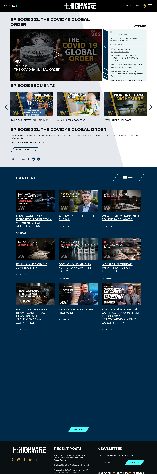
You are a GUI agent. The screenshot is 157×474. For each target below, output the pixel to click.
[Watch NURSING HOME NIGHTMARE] (125, 104)
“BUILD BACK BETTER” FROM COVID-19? (29, 120)
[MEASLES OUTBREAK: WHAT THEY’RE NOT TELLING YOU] (121, 249)
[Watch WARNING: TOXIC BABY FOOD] (78, 104)
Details (23, 233)
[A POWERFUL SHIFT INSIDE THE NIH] (78, 201)
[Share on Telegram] (28, 159)
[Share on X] (13, 159)
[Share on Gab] (23, 159)
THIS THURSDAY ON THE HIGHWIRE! (76, 311)
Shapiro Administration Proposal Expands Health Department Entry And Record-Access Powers (71, 458)
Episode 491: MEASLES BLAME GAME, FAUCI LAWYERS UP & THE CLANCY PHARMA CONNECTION (31, 316)
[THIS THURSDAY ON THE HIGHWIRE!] (78, 294)
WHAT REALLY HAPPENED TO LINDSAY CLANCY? (120, 218)
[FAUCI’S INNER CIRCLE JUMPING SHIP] (35, 249)
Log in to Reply (117, 44)
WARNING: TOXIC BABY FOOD (71, 120)
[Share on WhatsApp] (38, 159)
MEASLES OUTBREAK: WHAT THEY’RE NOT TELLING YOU (117, 268)
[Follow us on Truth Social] (36, 460)
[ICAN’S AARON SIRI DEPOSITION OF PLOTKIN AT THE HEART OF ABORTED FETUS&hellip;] (35, 201)
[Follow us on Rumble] (30, 460)
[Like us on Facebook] (24, 460)
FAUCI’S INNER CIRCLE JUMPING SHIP (31, 266)
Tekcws (116, 32)
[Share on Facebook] (18, 159)
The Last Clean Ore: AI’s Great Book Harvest (71, 465)
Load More (78, 429)
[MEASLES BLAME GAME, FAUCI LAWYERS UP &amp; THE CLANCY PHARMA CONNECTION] (35, 294)
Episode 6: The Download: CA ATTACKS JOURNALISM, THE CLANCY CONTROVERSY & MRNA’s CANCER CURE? (120, 316)
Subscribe (134, 462)
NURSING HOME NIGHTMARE (117, 120)
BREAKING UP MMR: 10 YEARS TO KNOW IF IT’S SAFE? (75, 268)
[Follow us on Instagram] (18, 460)
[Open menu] (150, 5)
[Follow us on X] (13, 460)
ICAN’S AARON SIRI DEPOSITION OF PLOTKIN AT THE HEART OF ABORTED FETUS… (34, 221)
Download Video (24, 150)
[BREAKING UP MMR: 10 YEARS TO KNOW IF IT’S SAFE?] (78, 249)
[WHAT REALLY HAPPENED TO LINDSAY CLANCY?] (121, 201)
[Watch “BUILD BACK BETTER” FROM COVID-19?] (31, 104)
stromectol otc (132, 38)
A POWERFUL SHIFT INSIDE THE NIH (78, 218)
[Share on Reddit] (33, 159)
